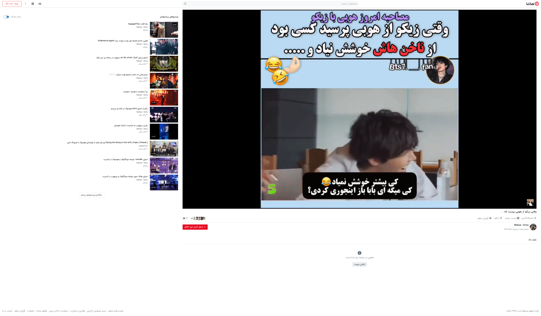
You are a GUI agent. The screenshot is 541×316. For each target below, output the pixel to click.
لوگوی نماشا (41, 311)
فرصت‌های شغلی (115, 311)
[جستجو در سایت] (185, 3)
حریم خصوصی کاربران (96, 311)
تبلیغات (30, 311)
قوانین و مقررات (77, 311)
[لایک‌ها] (198, 218)
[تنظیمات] (25, 3)
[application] (359, 109)
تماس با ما (7, 311)
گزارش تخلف (19, 311)
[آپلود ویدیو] (39, 3)
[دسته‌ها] (32, 3)
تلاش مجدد (359, 264)
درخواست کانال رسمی (58, 311)
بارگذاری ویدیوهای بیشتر (91, 195)
